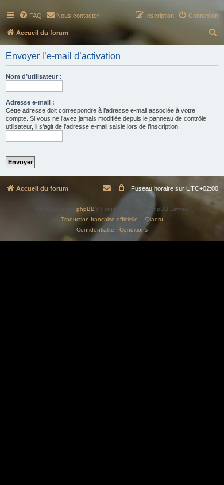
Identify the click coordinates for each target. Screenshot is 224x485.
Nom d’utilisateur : (34, 76)
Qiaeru (154, 219)
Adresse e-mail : (30, 102)
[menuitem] (30, 15)
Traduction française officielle (99, 219)
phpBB (85, 209)
